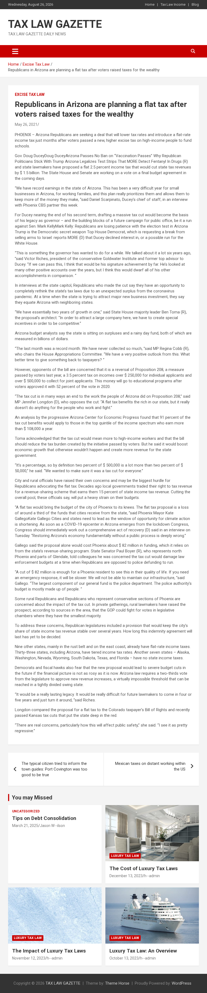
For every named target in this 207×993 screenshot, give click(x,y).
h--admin (152, 876)
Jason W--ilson (52, 825)
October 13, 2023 (124, 958)
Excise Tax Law (29, 94)
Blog (195, 4)
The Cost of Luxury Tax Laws (143, 868)
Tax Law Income (173, 4)
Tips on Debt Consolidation (45, 818)
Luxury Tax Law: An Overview (143, 951)
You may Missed (32, 797)
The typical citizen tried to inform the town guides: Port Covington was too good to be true (54, 769)
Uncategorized (26, 811)
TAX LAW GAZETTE (55, 24)
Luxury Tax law (125, 856)
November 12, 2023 (28, 958)
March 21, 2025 (25, 825)
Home (149, 4)
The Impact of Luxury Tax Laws (49, 951)
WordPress (181, 983)
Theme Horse (117, 983)
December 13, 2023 (126, 876)
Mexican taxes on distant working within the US (150, 766)
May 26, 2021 (26, 124)
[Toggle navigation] (15, 51)
